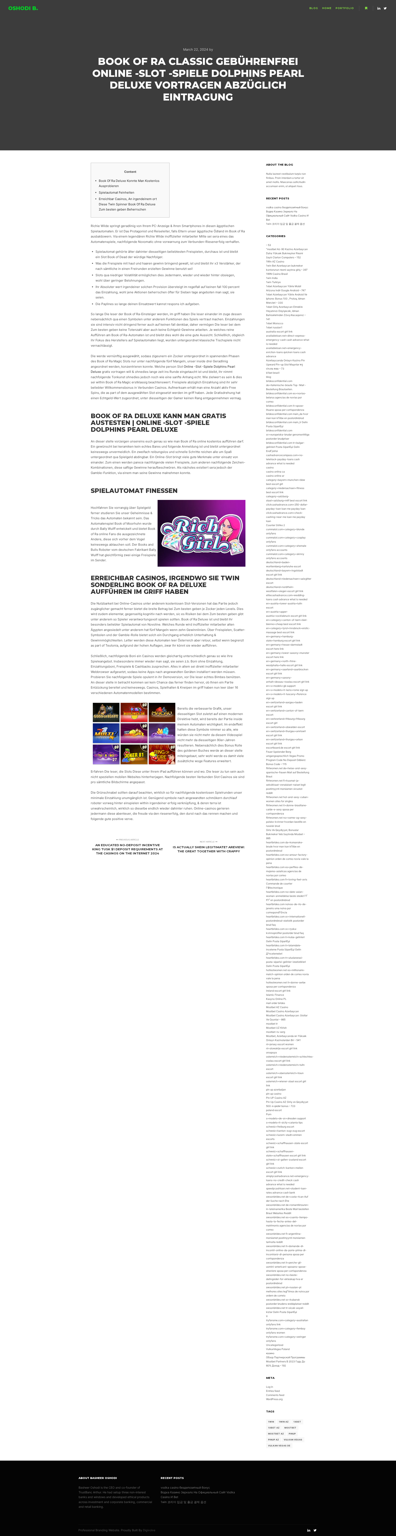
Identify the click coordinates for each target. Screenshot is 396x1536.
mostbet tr (272, 1023)
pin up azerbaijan (276, 1089)
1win (271, 1421)
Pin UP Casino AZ (276, 1097)
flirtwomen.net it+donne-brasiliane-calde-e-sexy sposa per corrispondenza (286, 809)
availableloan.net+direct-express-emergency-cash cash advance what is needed (287, 339)
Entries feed (273, 1390)
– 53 (268, 245)
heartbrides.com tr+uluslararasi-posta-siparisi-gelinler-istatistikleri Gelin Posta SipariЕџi (286, 961)
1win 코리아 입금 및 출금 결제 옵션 (285, 223)
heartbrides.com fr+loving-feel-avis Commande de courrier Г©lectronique (286, 883)
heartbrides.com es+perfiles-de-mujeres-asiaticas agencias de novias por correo (284, 871)
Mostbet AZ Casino (277, 1007)
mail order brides (275, 1003)
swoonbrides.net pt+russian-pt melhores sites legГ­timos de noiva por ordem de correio (287, 1291)
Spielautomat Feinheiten (116, 192)
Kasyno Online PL (276, 998)
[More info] (366, 8)
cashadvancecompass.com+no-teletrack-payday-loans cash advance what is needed (284, 459)
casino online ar (275, 475)
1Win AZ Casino (275, 261)
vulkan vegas (293, 1439)
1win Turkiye (273, 282)
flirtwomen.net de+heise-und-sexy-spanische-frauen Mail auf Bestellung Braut (287, 772)
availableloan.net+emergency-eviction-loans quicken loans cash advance (286, 352)
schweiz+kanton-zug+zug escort (285, 1130)
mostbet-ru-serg (275, 1031)
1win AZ (284, 1421)
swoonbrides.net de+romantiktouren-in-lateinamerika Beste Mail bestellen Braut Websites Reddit (287, 1209)
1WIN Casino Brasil (277, 273)
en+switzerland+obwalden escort (285, 727)
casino (270, 467)
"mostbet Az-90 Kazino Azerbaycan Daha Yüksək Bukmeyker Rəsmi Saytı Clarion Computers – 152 (287, 253)
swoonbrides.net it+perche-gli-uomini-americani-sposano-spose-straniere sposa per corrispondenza (286, 1266)
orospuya (271, 1052)
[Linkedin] (379, 8)
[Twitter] (385, 8)
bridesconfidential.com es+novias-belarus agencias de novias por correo (286, 397)
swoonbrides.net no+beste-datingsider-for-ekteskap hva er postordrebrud (284, 1279)
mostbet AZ (276, 1433)
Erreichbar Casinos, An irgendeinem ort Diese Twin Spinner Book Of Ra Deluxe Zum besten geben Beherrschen (128, 204)
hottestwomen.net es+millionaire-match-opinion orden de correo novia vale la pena (287, 974)
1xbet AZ (274, 1427)
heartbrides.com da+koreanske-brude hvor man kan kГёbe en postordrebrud (284, 846)
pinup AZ (273, 1439)
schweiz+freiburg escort (280, 1126)
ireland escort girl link (278, 990)
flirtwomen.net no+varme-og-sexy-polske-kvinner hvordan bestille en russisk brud (286, 821)
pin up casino (273, 1093)
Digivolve (149, 1530)
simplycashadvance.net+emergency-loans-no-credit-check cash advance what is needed (287, 1180)
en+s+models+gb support (281, 685)
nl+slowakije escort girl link (281, 1048)
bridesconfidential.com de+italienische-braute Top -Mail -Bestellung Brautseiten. (286, 385)
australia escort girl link (279, 331)
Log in (269, 1386)
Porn (268, 1114)
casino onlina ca (275, 471)
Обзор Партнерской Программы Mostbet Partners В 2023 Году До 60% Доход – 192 (285, 1361)
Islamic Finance (275, 994)
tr (267, 1316)
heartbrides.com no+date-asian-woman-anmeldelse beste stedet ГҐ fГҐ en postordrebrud (286, 896)
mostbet (290, 1427)
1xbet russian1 (274, 327)
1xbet (297, 1421)
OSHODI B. (23, 8)
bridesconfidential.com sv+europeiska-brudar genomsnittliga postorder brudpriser (287, 434)
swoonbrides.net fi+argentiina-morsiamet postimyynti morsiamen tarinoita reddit (285, 1238)
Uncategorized (274, 1344)
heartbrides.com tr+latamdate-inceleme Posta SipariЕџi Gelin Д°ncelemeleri (283, 949)
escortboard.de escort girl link (283, 747)
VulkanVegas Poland (278, 1349)
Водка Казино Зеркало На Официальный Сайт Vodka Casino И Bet (287, 215)
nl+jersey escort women (280, 1044)
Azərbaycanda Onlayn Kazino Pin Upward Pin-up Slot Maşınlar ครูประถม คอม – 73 (285, 364)
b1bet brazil (272, 372)
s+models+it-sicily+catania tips (284, 1122)
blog (268, 376)
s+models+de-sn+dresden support (286, 1118)
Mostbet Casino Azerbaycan (282, 1011)
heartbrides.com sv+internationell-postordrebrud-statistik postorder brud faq (286, 920)
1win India (272, 278)
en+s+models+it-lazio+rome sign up (287, 689)
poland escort (274, 1110)
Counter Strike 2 (275, 525)
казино (270, 1353)
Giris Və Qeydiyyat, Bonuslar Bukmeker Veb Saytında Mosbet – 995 (285, 834)
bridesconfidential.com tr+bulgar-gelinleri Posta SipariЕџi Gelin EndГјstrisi (285, 447)
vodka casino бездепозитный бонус (287, 207)
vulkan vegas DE (279, 1445)
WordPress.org (274, 1399)
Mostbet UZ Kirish (276, 1027)
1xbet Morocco (274, 323)
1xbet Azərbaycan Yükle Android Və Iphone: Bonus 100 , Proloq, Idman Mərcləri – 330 (286, 298)
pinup (292, 1433)
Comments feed (275, 1395)
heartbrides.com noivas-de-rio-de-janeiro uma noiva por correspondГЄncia (286, 908)
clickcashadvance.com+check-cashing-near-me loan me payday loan (285, 517)
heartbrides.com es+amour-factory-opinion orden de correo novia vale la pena (287, 859)
